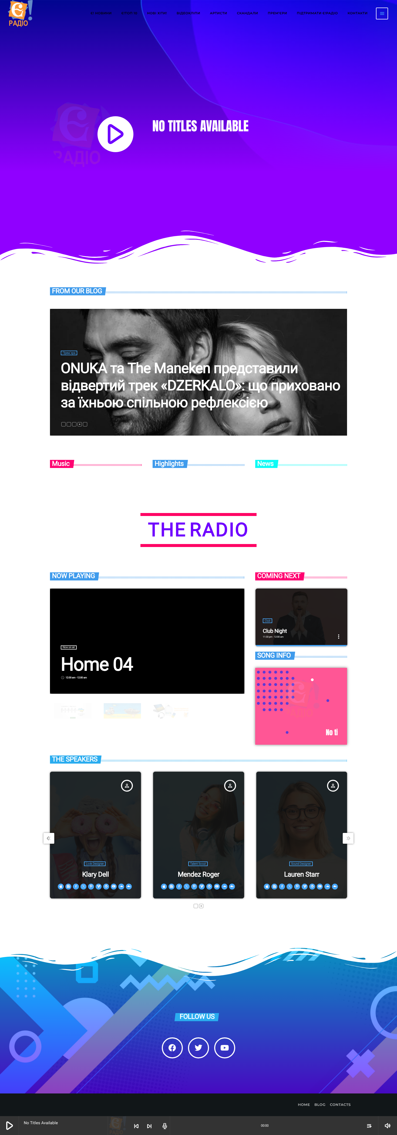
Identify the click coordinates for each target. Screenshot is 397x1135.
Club (267, 621)
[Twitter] (198, 1047)
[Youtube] (224, 1047)
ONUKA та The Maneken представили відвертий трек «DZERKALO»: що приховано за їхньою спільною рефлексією (200, 385)
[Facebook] (172, 1047)
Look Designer (95, 864)
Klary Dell (95, 874)
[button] (63, 424)
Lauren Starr (301, 874)
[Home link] (20, 13)
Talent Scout (198, 864)
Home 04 (97, 664)
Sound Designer (301, 864)
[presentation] (49, 838)
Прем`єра (69, 353)
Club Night (275, 631)
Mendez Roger (198, 874)
